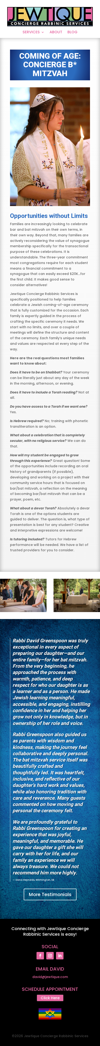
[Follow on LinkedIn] (59, 955)
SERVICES (31, 32)
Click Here (50, 998)
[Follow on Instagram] (50, 955)
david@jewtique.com (50, 977)
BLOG (72, 32)
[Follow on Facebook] (40, 955)
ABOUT (56, 32)
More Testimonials (50, 894)
